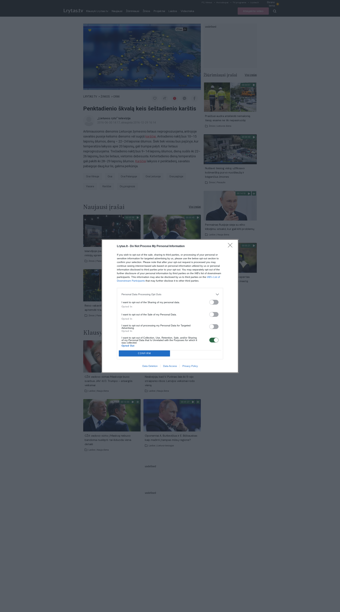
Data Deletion (150, 366)
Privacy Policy (190, 366)
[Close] (231, 246)
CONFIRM (144, 353)
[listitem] (170, 294)
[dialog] (170, 306)
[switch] (214, 302)
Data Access (170, 366)
